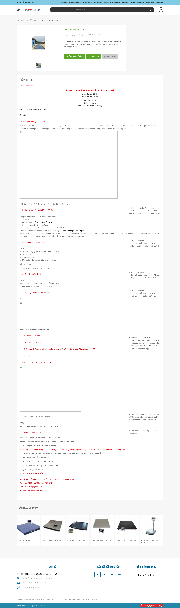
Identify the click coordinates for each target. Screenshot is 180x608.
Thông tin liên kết (74, 2)
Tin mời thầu (159, 2)
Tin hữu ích (64, 2)
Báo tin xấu (111, 56)
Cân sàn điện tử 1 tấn (52, 540)
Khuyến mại (140, 2)
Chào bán (125, 2)
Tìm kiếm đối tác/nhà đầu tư (112, 2)
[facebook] (23, 2)
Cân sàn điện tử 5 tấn (101, 540)
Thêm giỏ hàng (77, 56)
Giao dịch (95, 56)
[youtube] (29, 2)
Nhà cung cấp (98, 2)
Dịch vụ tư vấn (150, 2)
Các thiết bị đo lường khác (27, 20)
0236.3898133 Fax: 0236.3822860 (34, 582)
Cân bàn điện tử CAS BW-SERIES (150, 541)
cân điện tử (71, 126)
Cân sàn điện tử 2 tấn (76, 540)
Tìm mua (132, 2)
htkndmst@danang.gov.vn (31, 587)
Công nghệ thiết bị (87, 2)
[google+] (32, 2)
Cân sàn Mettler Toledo (25, 541)
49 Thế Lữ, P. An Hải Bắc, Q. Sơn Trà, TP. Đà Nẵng (38, 578)
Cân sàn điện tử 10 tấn (127, 540)
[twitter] (26, 2)
